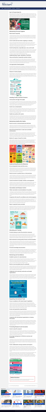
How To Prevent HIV (16, 405)
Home (2, 8)
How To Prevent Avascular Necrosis (14, 385)
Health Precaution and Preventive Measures (5, 394)
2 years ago (3, 397)
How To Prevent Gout (38, 405)
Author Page (18, 8)
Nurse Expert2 (7, 397)
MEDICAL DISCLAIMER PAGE (7, 8)
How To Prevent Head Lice (28, 396)
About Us (13, 8)
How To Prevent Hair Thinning (6, 405)
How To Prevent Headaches (6, 396)
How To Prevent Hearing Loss (17, 396)
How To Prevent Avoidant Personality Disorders (30, 385)
